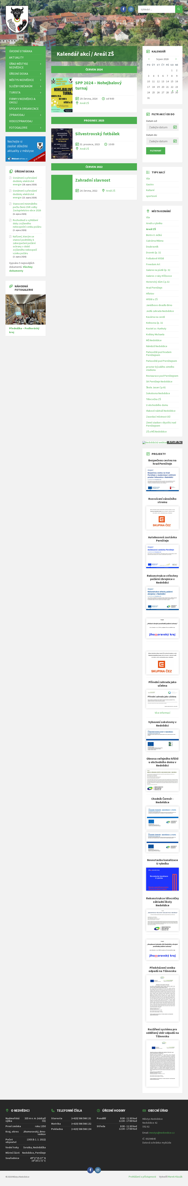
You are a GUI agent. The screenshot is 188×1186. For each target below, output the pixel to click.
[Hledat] (178, 9)
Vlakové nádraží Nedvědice (161, 410)
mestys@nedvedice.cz (162, 1132)
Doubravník (152, 246)
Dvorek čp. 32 (153, 252)
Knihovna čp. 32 (154, 322)
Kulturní (150, 190)
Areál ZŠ (84, 103)
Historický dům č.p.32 (157, 281)
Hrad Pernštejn (154, 287)
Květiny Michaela (155, 334)
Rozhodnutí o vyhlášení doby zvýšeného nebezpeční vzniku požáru (27, 223)
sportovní (151, 196)
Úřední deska (24, 171)
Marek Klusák (175, 1176)
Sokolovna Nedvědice (158, 393)
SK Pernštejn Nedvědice (159, 381)
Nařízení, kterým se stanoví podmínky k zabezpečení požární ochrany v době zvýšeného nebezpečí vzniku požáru (25, 245)
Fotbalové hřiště (155, 258)
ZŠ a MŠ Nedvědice (156, 431)
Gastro (150, 184)
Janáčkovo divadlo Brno (159, 305)
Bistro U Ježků (154, 235)
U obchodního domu (157, 405)
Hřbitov (150, 293)
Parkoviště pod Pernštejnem (161, 361)
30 (176, 92)
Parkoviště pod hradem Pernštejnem (158, 353)
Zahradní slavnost (92, 180)
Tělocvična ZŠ (153, 399)
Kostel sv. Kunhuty (156, 328)
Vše (148, 178)
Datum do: (151, 135)
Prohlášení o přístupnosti (142, 1176)
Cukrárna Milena (154, 240)
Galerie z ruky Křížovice (159, 276)
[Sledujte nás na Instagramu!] (131, 9)
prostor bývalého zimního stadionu (160, 368)
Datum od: (151, 121)
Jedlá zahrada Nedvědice (160, 311)
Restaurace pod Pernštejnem (162, 375)
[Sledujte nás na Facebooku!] (123, 9)
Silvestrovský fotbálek (97, 134)
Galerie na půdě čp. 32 (158, 270)
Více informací (162, 712)
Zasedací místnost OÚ (158, 416)
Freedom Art (153, 264)
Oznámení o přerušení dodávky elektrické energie (25, 181)
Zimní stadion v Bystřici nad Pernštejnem (161, 424)
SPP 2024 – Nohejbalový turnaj (98, 85)
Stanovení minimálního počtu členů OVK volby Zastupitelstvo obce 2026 (27, 207)
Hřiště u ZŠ (152, 299)
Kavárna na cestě (155, 317)
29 (172, 92)
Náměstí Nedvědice (156, 346)
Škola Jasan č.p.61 (156, 387)
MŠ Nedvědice (154, 340)
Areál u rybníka (154, 223)
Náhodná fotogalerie (24, 287)
